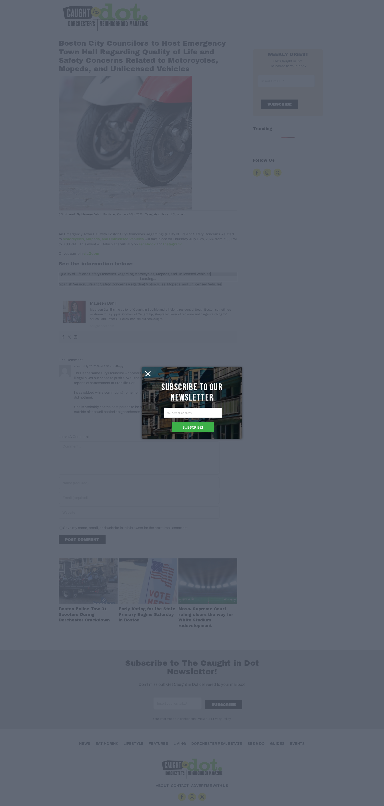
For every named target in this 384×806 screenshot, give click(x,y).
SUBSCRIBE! (193, 427)
